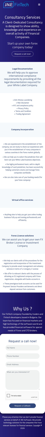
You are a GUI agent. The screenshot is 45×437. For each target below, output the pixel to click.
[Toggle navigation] (39, 4)
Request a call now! (23, 54)
